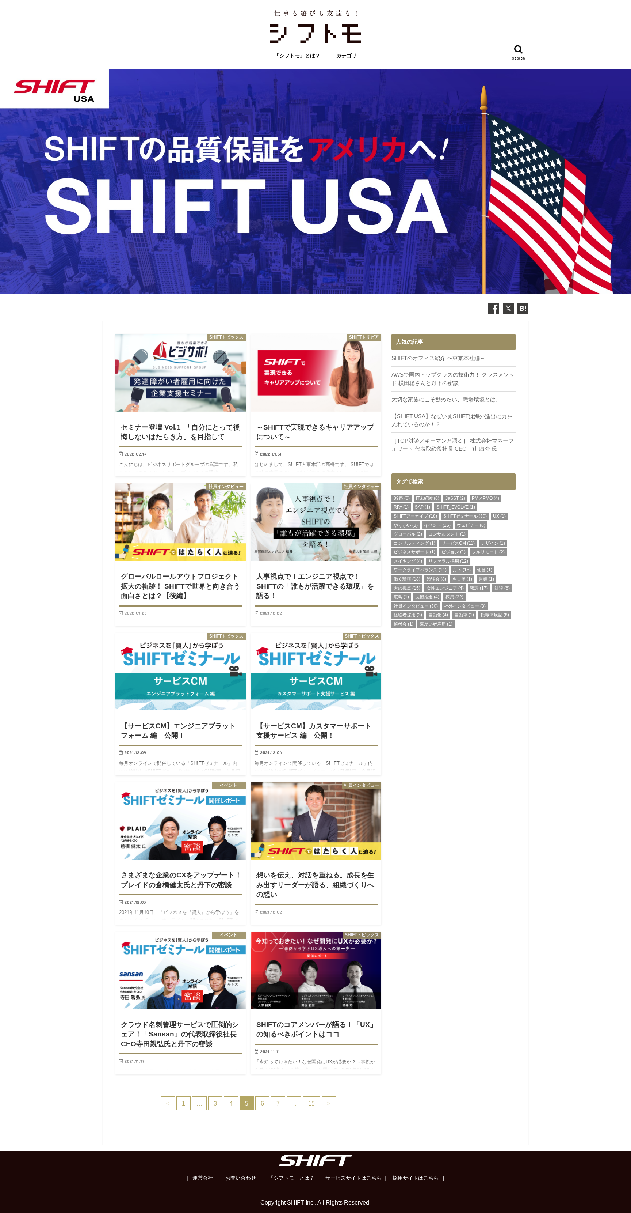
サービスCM (458, 543)
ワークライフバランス (420, 570)
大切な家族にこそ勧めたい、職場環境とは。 (446, 400)
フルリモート (488, 552)
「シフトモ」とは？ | (293, 1178)
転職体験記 (495, 614)
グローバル (408, 534)
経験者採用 (408, 614)
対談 (502, 588)
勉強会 (436, 579)
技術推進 (427, 597)
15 (311, 1103)
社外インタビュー (465, 606)
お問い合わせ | (243, 1178)
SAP (422, 507)
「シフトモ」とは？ (297, 55)
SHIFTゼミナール (465, 516)
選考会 (403, 624)
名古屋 (462, 579)
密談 (479, 588)
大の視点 (407, 588)
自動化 (438, 614)
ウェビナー (471, 525)
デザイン (493, 543)
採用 (454, 597)
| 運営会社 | (203, 1178)
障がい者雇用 (436, 624)
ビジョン (453, 552)
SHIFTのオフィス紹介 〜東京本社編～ (438, 358)
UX (499, 516)
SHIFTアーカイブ (415, 516)
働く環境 (407, 579)
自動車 (464, 614)
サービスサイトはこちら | (355, 1178)
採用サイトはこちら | (417, 1178)
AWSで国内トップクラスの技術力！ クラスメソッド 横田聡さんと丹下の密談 (453, 379)
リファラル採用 (448, 561)
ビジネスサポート (414, 552)
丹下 (462, 570)
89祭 (402, 498)
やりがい (406, 525)
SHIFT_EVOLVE (455, 507)
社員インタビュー (416, 606)
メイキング (408, 561)
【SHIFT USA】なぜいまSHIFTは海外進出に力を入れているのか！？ (451, 420)
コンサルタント (447, 534)
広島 (401, 597)
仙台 (484, 570)
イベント (437, 525)
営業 (486, 579)
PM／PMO (485, 498)
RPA (401, 507)
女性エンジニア (445, 588)
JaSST (455, 498)
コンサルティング (414, 543)
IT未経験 (427, 498)
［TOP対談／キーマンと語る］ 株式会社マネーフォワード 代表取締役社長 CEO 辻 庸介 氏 (452, 445)
